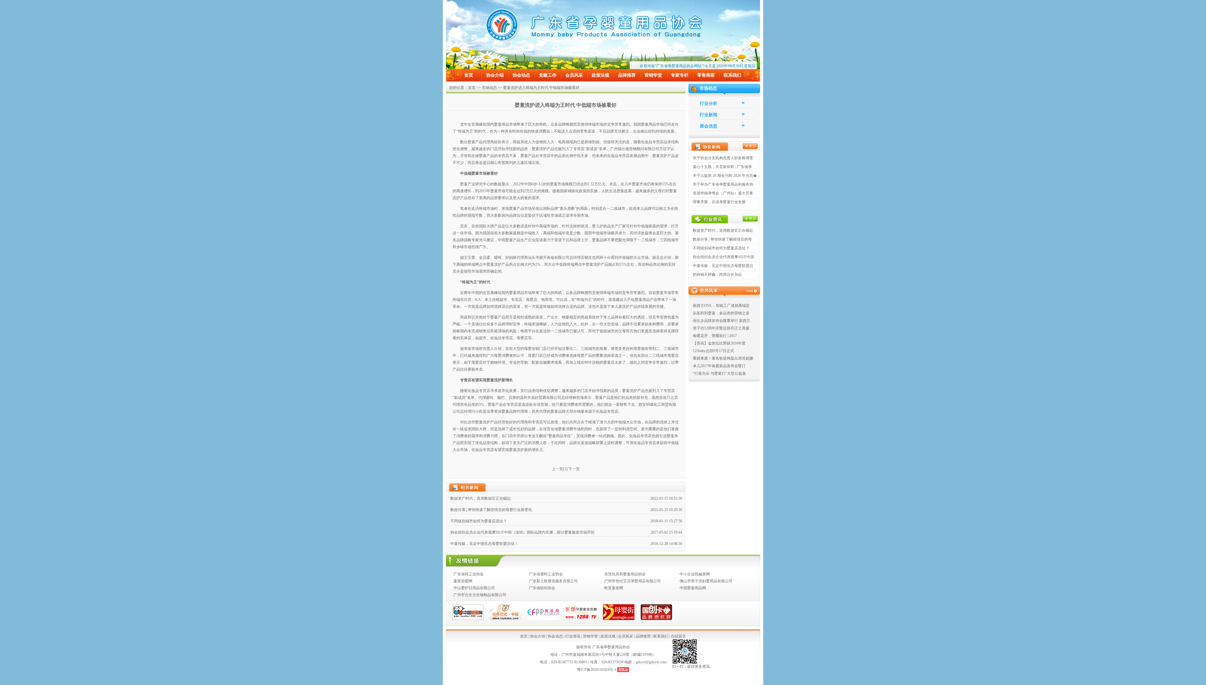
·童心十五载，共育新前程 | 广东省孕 (722, 167)
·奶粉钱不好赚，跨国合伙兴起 (717, 274)
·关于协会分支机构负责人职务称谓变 (722, 158)
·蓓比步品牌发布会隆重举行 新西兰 (721, 320)
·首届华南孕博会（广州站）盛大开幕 (722, 193)
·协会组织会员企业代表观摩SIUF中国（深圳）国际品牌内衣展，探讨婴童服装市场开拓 (522, 532)
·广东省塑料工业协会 (545, 574)
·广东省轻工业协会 (468, 574)
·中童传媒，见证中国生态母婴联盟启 (722, 266)
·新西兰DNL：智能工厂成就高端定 (721, 305)
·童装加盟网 (462, 581)
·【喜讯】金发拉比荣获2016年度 (719, 343)
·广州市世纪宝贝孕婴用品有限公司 (632, 581)
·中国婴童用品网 (692, 588)
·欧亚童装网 (613, 588)
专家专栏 (679, 75)
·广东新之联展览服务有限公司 (553, 581)
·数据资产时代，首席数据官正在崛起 (480, 498)
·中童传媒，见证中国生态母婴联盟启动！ (483, 543)
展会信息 (708, 126)
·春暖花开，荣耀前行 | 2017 (714, 336)
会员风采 (574, 75)
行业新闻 (708, 114)
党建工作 (548, 75)
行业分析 (708, 103)
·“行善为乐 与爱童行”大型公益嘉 (719, 373)
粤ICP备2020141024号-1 (597, 669)
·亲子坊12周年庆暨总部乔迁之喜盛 (720, 328)
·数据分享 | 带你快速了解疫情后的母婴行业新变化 (490, 510)
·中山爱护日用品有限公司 (473, 588)
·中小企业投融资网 (694, 574)
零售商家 (706, 75)
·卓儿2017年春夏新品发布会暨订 (719, 366)
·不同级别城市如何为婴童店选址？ (478, 521)
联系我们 (732, 75)
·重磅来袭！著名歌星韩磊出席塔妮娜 (722, 358)
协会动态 (521, 75)
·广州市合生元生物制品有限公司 (479, 595)
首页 (468, 75)
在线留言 (678, 636)
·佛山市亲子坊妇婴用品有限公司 (705, 581)
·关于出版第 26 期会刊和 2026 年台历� (724, 175)
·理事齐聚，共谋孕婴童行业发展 (719, 202)
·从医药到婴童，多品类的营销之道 (720, 313)
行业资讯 (572, 636)
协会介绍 (495, 75)
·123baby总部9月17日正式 (713, 351)
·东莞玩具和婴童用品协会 (624, 574)
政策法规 (600, 75)
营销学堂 (653, 75)
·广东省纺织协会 (541, 588)
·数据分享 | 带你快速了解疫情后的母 (722, 239)
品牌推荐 (627, 75)
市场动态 (489, 87)
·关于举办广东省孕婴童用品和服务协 (722, 184)
